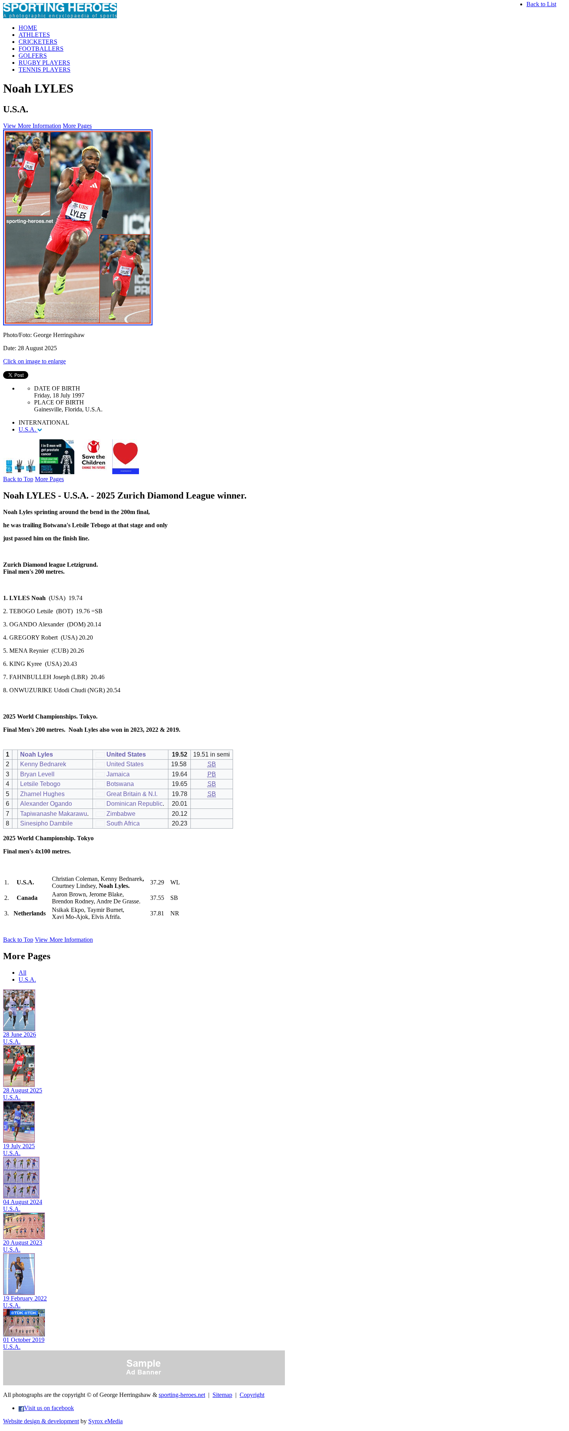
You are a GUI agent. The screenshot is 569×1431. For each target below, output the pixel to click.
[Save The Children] (93, 472)
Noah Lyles (36, 754)
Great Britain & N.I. (132, 794)
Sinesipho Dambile (46, 823)
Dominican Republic (134, 803)
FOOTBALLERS (41, 48)
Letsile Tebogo (40, 784)
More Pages (77, 125)
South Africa (123, 823)
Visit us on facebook (49, 1408)
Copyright (252, 1394)
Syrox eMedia (105, 1421)
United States (126, 754)
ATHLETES (34, 34)
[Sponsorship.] (125, 472)
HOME (28, 27)
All (22, 972)
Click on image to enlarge (34, 361)
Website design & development (41, 1421)
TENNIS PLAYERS (44, 69)
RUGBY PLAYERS (44, 62)
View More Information (32, 125)
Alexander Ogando (46, 803)
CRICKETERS (38, 41)
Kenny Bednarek (43, 764)
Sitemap (222, 1394)
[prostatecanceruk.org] (56, 472)
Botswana (120, 784)
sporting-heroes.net (182, 1394)
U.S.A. (28, 429)
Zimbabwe (120, 813)
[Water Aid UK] (20, 472)
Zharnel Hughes (42, 794)
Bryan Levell (37, 774)
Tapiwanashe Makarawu (53, 813)
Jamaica (118, 774)
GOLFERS (33, 55)
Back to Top (18, 479)
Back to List (541, 4)
